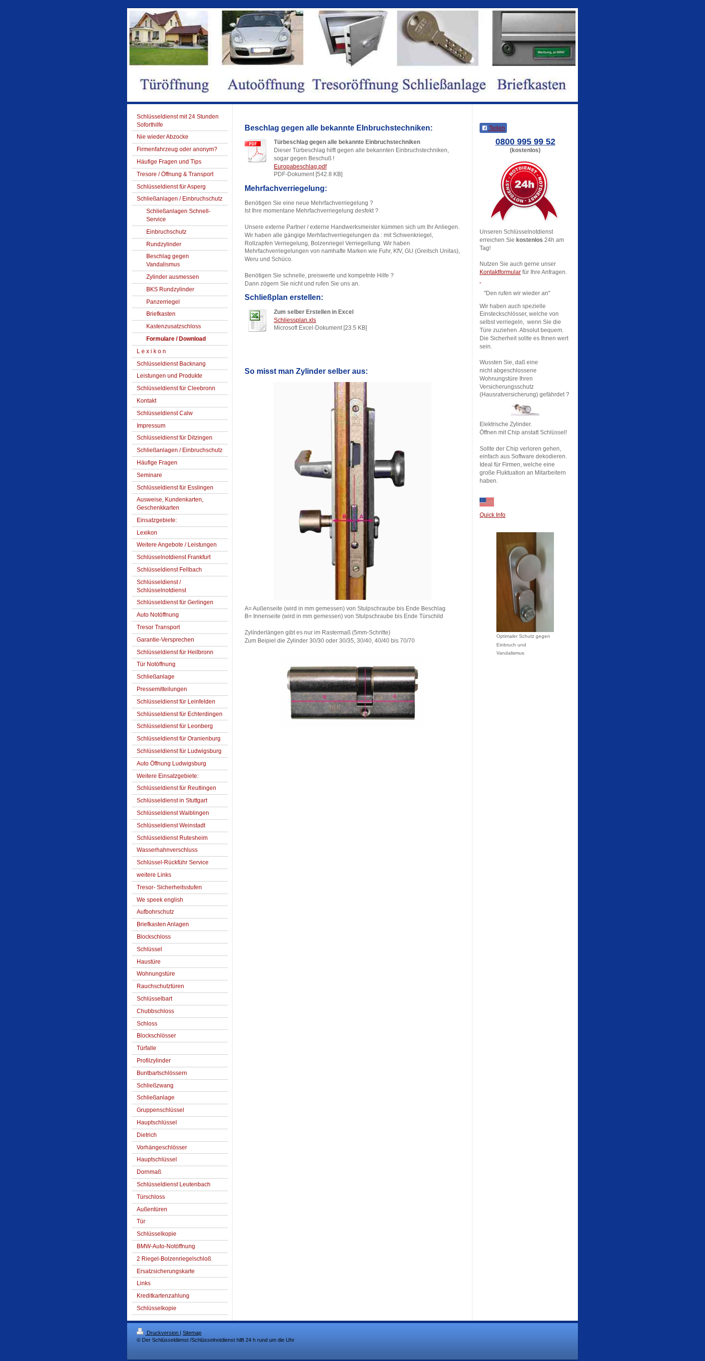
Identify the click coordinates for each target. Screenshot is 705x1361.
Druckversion (162, 1333)
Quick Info (492, 515)
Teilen (496, 128)
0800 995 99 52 (525, 141)
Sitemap (192, 1333)
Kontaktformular (500, 272)
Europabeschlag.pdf (300, 166)
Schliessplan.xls (295, 320)
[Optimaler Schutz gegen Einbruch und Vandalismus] (525, 582)
